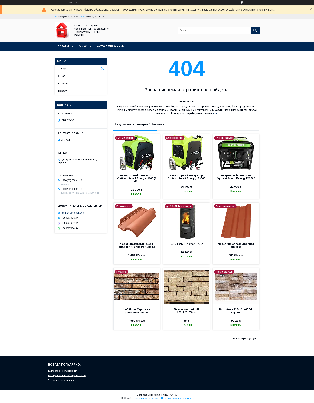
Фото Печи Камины (111, 46)
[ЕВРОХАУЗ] (62, 36)
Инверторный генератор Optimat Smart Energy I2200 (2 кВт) (136, 178)
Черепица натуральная (61, 380)
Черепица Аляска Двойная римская (236, 245)
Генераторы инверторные (62, 371)
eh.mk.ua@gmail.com (73, 212)
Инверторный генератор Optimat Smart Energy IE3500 (186, 177)
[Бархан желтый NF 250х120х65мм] (186, 286)
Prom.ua (173, 395)
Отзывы (63, 83)
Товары (63, 46)
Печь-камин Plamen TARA (186, 243)
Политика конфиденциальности (177, 398)
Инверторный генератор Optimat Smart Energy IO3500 (236, 177)
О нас (83, 46)
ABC (215, 113)
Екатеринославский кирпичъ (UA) (67, 375)
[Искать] (255, 30)
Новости (63, 90)
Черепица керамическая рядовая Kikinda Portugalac (136, 245)
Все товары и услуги (245, 338)
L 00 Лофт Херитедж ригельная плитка (136, 311)
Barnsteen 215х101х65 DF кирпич (236, 311)
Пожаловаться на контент (146, 398)
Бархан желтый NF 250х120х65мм (186, 311)
